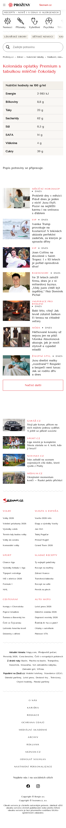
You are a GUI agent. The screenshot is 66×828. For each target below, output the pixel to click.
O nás (33, 700)
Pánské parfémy (41, 682)
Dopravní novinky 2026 (46, 617)
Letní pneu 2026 (43, 606)
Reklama (33, 744)
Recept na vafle (43, 584)
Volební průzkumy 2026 (14, 523)
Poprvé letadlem (11, 612)
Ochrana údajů (33, 722)
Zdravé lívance (42, 573)
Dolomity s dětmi (11, 633)
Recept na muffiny (44, 568)
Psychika (48, 27)
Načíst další (33, 385)
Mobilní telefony (34, 673)
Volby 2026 (8, 518)
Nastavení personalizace (33, 766)
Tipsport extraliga (12, 573)
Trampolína (53, 660)
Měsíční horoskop (46, 189)
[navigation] (4, 5)
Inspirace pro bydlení (42, 302)
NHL (5, 589)
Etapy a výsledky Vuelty (46, 523)
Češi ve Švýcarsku (12, 623)
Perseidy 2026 (10, 656)
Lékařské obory (15, 37)
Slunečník (14, 665)
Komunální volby (11, 545)
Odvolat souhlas (33, 759)
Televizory (56, 677)
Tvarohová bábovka (44, 578)
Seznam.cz (45, 5)
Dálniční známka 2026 (46, 612)
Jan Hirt (39, 529)
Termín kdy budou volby (14, 534)
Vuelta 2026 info (43, 518)
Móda (36, 328)
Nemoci (7, 27)
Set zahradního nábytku (44, 665)
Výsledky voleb (10, 529)
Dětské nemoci (43, 37)
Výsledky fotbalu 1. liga (14, 568)
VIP (34, 219)
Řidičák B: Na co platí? (46, 623)
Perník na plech (42, 589)
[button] (16, 198)
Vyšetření (34, 27)
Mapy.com (31, 652)
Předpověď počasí (47, 652)
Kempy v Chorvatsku (13, 606)
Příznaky (21, 27)
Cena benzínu (26, 656)
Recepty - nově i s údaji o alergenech (31, 12)
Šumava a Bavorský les (14, 617)
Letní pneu (28, 677)
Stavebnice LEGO (53, 673)
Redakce (33, 715)
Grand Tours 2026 (44, 545)
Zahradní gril (28, 669)
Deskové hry (42, 677)
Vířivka (40, 669)
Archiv (33, 737)
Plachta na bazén (37, 660)
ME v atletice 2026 (12, 578)
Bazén (24, 660)
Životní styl (41, 356)
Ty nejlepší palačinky (45, 562)
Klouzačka (26, 665)
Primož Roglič (42, 540)
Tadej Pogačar (42, 534)
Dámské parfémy (13, 677)
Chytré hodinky (24, 682)
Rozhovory (40, 273)
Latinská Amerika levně (14, 628)
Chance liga (9, 562)
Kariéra (33, 707)
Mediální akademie (33, 730)
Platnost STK (41, 633)
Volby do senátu (11, 540)
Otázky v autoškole (44, 628)
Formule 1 (7, 584)
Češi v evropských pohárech (49, 656)
